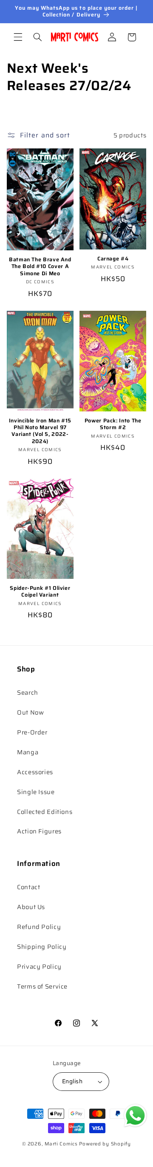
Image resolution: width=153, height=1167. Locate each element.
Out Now (30, 712)
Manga (27, 752)
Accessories (35, 772)
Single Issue (36, 792)
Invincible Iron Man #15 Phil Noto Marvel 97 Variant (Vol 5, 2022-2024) (40, 431)
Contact (28, 887)
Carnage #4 (112, 258)
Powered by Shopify (105, 1144)
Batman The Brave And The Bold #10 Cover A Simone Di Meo (40, 266)
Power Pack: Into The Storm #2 (113, 424)
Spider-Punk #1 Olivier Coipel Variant (40, 592)
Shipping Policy (41, 946)
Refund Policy (39, 926)
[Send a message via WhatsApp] (135, 1115)
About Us (31, 907)
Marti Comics (61, 1144)
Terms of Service (42, 986)
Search (27, 692)
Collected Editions (44, 811)
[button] (18, 37)
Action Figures (39, 831)
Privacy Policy (39, 966)
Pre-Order (32, 732)
